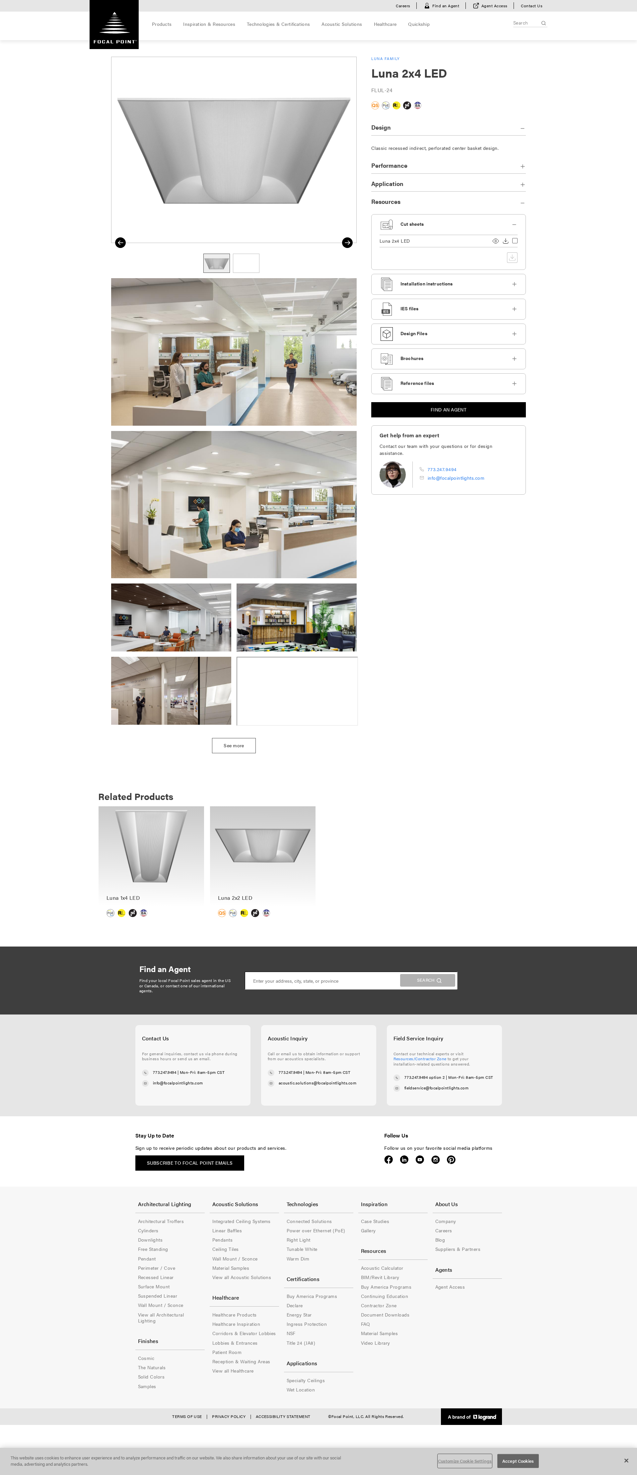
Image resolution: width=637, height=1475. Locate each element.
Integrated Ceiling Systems (241, 1221)
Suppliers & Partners (458, 1249)
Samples (147, 1386)
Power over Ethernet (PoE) (316, 1230)
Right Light (299, 1239)
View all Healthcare (233, 1370)
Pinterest (451, 1159)
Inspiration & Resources (209, 24)
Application (387, 183)
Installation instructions (426, 283)
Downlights (150, 1239)
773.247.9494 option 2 (424, 1077)
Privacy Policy (229, 1416)
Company (445, 1221)
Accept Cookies (518, 1461)
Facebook (388, 1159)
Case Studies (375, 1221)
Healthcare (385, 24)
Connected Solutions (309, 1221)
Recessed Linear (156, 1277)
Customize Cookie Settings (465, 1461)
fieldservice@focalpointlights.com (436, 1088)
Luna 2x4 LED (395, 241)
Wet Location (301, 1389)
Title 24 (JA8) (301, 1342)
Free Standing (153, 1249)
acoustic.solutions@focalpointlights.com (318, 1083)
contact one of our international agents (182, 988)
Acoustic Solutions (341, 24)
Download (505, 241)
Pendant (147, 1258)
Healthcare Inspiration (236, 1324)
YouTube (419, 1159)
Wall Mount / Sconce (160, 1305)
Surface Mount (154, 1286)
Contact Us (531, 6)
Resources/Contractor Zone (420, 1059)
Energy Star (299, 1314)
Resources (385, 201)
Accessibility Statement (283, 1416)
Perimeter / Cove (157, 1267)
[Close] (626, 1460)
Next (347, 242)
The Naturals (152, 1367)
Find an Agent (445, 6)
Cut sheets (412, 223)
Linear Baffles (227, 1230)
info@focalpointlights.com (456, 477)
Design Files (413, 333)
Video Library (375, 1342)
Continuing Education (384, 1296)
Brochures (411, 358)
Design (381, 127)
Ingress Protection (307, 1324)
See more (234, 745)
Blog (440, 1239)
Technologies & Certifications (278, 24)
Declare (295, 1305)
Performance (389, 165)
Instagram (435, 1159)
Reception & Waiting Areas (241, 1361)
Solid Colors (151, 1376)
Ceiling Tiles (225, 1249)
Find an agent (448, 409)
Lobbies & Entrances (235, 1342)
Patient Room (227, 1352)
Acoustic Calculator (382, 1267)
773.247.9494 (442, 469)
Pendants (222, 1239)
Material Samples (230, 1267)
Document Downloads (385, 1314)
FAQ (365, 1324)
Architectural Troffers (161, 1221)
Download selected (512, 257)
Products (162, 24)
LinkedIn (404, 1159)
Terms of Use (187, 1416)
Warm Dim (298, 1258)
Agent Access (494, 6)
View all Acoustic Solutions (241, 1277)
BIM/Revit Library (380, 1277)
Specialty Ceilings (306, 1380)
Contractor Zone (379, 1305)
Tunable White (302, 1249)
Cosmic (146, 1358)
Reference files (417, 383)
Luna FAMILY (385, 58)
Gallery (368, 1230)
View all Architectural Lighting (161, 1317)
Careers (403, 6)
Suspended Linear (157, 1295)
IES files (409, 308)
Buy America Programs (312, 1296)
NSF (291, 1333)
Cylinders (148, 1230)
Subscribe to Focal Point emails (190, 1162)
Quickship (419, 24)
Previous (120, 242)
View (495, 241)
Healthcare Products (234, 1314)
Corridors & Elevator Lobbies (244, 1333)
